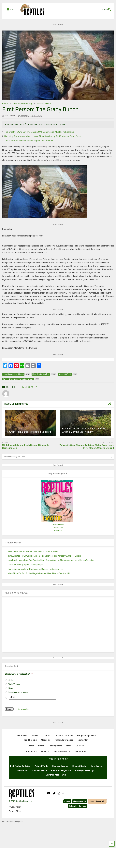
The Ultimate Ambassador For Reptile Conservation (29, 141)
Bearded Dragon (60, 766)
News (68, 746)
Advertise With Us (62, 751)
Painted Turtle (41, 766)
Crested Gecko (79, 766)
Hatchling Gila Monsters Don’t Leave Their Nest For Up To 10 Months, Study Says (42, 136)
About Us (45, 751)
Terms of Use (15, 811)
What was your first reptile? (19, 674)
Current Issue (58, 525)
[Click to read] (30, 423)
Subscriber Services (77, 806)
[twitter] (54, 793)
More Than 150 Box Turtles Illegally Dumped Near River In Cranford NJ (39, 573)
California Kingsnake (61, 770)
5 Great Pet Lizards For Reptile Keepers (29, 431)
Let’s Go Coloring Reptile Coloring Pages (25, 564)
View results (23, 709)
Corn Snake (96, 766)
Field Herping (30, 740)
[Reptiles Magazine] (31, 17)
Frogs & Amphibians (86, 735)
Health (41, 746)
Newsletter (83, 740)
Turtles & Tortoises (63, 735)
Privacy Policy (15, 807)
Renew (67, 801)
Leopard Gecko (39, 770)
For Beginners (55, 746)
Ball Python (22, 770)
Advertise (58, 530)
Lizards (46, 735)
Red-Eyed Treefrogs (84, 770)
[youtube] (49, 793)
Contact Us (58, 527)
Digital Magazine (79, 801)
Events (31, 746)
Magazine (45, 740)
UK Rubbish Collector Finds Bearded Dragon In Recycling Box (25, 446)
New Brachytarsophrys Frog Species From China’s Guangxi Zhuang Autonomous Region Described (51, 560)
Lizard (10, 688)
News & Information (64, 740)
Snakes (35, 735)
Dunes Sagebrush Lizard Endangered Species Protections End (35, 569)
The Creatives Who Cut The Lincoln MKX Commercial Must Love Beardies (39, 132)
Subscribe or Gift (97, 801)
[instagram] (59, 793)
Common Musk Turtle (56, 775)
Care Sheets (21, 735)
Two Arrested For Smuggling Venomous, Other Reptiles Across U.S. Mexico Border (44, 556)
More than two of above (18, 692)
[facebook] (63, 793)
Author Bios (80, 751)
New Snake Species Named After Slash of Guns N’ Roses (33, 551)
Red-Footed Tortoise (20, 766)
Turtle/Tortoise (14, 684)
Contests (80, 746)
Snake (10, 680)
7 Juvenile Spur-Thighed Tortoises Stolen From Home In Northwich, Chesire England (86, 446)
